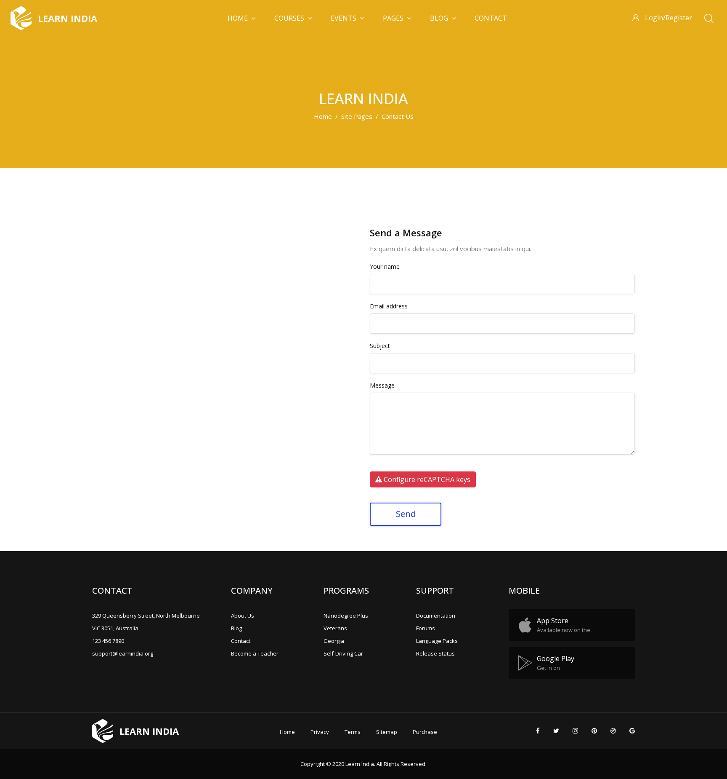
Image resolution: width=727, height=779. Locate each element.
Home (238, 18)
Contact (491, 18)
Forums (425, 628)
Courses (289, 18)
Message (382, 385)
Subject (380, 346)
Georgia (334, 641)
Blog (439, 18)
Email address (389, 306)
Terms (353, 732)
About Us (242, 615)
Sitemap (386, 732)
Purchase (425, 732)
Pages (393, 18)
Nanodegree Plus (346, 615)
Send (406, 513)
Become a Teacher (255, 653)
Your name (385, 266)
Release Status (435, 653)
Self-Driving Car (343, 653)
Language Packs (437, 641)
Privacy (319, 732)
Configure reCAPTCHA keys (426, 479)
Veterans (335, 628)
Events (343, 18)
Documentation (435, 615)
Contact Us (398, 116)
